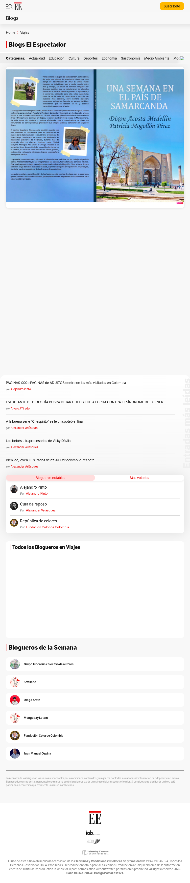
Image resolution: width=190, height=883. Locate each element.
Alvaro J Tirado (20, 408)
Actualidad (37, 58)
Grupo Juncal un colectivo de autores (48, 664)
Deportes (90, 58)
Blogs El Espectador (37, 44)
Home (10, 32)
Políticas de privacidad (126, 861)
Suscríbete (172, 6)
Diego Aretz (32, 700)
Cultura (74, 58)
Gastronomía (130, 58)
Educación (57, 58)
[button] (183, 58)
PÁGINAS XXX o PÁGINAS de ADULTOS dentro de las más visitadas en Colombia (66, 382)
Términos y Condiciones (91, 861)
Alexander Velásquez (24, 428)
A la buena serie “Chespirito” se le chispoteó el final (44, 421)
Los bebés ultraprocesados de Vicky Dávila (39, 441)
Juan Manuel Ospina (37, 753)
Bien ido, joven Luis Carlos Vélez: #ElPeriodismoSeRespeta (50, 460)
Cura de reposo (33, 504)
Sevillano (30, 682)
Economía (109, 58)
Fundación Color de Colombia (47, 527)
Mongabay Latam (36, 718)
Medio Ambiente (156, 58)
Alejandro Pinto (21, 389)
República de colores (38, 521)
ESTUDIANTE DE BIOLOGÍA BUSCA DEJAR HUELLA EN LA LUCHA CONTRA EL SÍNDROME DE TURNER (84, 402)
